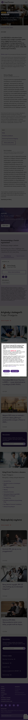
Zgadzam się (6, 371)
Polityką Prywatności (12, 366)
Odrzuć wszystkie (15, 371)
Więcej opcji (6, 373)
